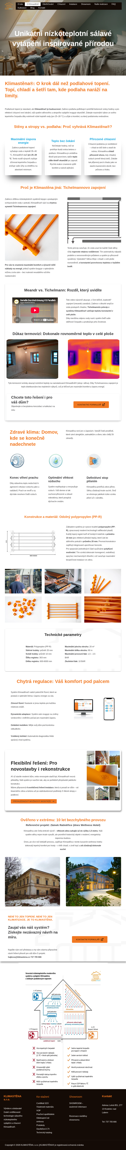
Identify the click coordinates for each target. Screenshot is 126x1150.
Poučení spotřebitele (45, 1114)
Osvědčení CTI (42, 1129)
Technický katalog (44, 1132)
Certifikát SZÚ (42, 1103)
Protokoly (40, 1125)
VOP (38, 1110)
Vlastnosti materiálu (45, 1107)
